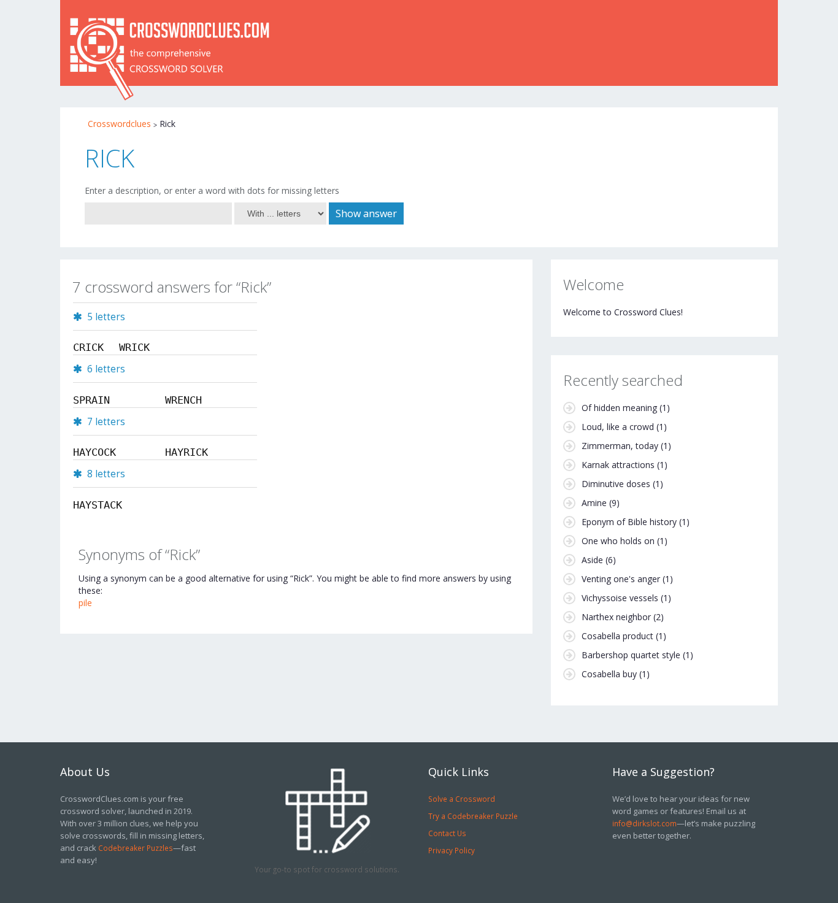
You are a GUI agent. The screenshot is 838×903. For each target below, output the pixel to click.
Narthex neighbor (616, 617)
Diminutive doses (616, 484)
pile (85, 603)
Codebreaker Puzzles (135, 848)
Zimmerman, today (620, 446)
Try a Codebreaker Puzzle (473, 816)
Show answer (366, 213)
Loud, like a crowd (618, 426)
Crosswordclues (119, 123)
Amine (594, 503)
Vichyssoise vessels (620, 598)
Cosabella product (617, 636)
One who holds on (618, 541)
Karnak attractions (618, 465)
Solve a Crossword (461, 799)
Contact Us (447, 833)
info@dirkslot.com (644, 823)
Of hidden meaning (619, 407)
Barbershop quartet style (631, 655)
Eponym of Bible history (629, 522)
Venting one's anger (621, 579)
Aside (592, 560)
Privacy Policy (451, 850)
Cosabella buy (609, 674)
